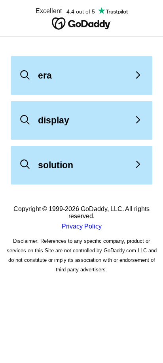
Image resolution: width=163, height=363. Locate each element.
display (53, 120)
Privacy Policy (82, 226)
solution (55, 165)
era (45, 75)
